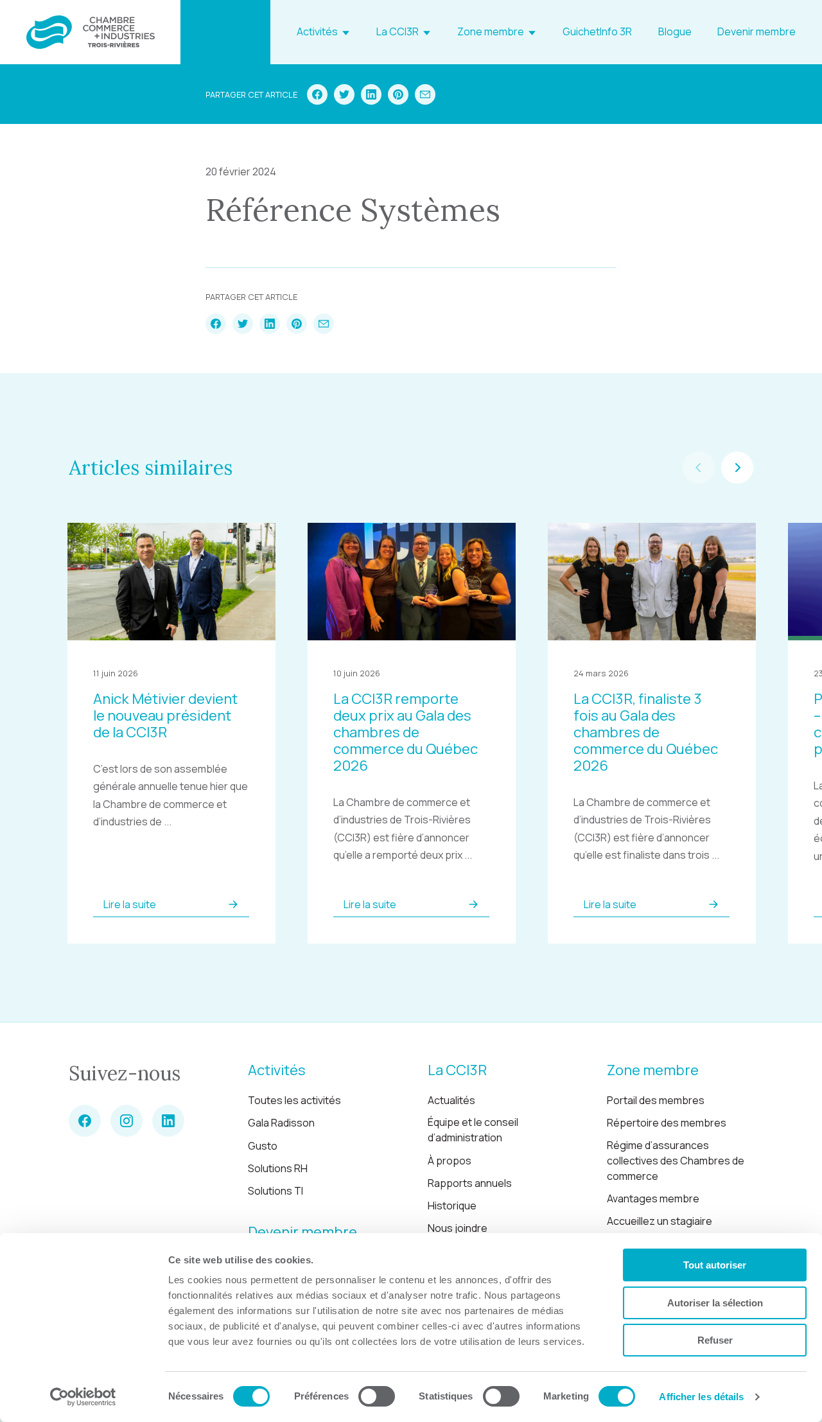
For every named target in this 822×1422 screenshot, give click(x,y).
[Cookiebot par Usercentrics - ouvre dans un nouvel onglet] (83, 1397)
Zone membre (490, 31)
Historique (452, 1205)
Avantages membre (653, 1198)
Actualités (451, 1100)
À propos (449, 1161)
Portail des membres (655, 1100)
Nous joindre (457, 1228)
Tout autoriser (714, 1265)
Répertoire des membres (666, 1123)
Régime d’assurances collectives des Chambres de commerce (675, 1160)
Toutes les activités (294, 1100)
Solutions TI (275, 1191)
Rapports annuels (470, 1183)
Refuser (715, 1340)
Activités (317, 31)
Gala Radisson (281, 1123)
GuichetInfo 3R (597, 31)
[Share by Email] (425, 94)
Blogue (675, 31)
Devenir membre (756, 31)
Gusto (262, 1146)
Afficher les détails (701, 1396)
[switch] (376, 1396)
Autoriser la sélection (715, 1302)
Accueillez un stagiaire (659, 1221)
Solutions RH (278, 1168)
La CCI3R (397, 31)
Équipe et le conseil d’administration (473, 1130)
